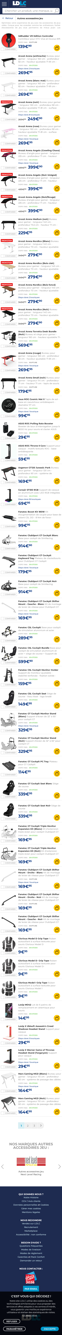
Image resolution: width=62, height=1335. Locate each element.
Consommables (9, 74)
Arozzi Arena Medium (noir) (33, 219)
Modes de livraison (31, 1249)
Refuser (11, 1321)
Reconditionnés (9, 20)
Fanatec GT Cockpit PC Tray (33, 761)
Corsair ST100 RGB (28, 490)
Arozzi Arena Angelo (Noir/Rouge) (36, 197)
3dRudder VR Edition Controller (35, 36)
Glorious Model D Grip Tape (33, 938)
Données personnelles (25, 1204)
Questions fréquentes (31, 1246)
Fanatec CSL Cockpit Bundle (33, 648)
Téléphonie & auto (10, 42)
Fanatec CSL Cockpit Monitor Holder (38, 670)
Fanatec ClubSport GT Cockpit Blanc (38, 535)
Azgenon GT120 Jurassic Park (34, 467)
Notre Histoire (31, 1197)
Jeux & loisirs (7, 52)
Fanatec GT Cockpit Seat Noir (34, 805)
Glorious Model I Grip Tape (32, 982)
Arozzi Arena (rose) (28, 126)
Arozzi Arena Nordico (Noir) (33, 309)
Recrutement (31, 1227)
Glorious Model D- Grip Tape (33, 960)
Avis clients (34, 1201)
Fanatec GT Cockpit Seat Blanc (35, 783)
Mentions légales (31, 1212)
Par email (31, 1288)
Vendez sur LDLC (31, 1223)
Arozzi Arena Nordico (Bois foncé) (37, 284)
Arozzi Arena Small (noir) (32, 377)
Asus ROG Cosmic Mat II (31, 399)
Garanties (23, 1257)
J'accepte (50, 1328)
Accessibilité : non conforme (31, 1234)
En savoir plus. (29, 1315)
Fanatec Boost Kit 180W (31, 511)
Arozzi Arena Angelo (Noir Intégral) (37, 175)
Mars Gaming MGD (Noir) (32, 1098)
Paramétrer (14, 1328)
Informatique (7, 9)
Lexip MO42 (24, 1004)
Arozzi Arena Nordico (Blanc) (34, 241)
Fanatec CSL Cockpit (29, 627)
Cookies (45, 1204)
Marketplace (31, 1231)
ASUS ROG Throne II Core (32, 445)
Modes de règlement (31, 1253)
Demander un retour (31, 1260)
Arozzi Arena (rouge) (29, 353)
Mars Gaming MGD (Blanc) (32, 1073)
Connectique (7, 85)
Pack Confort (38, 1257)
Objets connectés (10, 63)
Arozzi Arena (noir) (28, 102)
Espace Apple (8, 96)
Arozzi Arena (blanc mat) (32, 80)
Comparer (10, 119)
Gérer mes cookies (31, 1208)
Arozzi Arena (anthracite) (32, 56)
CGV (24, 1201)
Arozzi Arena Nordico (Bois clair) (36, 263)
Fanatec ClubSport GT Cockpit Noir (37, 581)
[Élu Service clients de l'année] (31, 1282)
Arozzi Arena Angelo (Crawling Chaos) (39, 150)
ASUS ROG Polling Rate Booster (35, 423)
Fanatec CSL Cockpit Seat (32, 693)
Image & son (7, 31)
